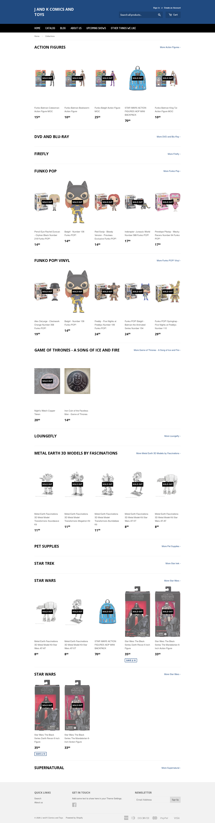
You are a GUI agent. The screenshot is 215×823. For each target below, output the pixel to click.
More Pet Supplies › (171, 546)
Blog (63, 28)
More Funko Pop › (172, 170)
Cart (175, 14)
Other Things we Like (123, 28)
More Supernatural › (171, 767)
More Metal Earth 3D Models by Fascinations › (158, 453)
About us (76, 28)
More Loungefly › (172, 435)
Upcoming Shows (96, 28)
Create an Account (172, 7)
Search (37, 798)
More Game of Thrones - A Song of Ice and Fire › (157, 349)
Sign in (156, 7)
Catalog (50, 28)
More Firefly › (174, 153)
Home (37, 28)
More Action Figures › (170, 47)
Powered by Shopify (74, 817)
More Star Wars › (172, 580)
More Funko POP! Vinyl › (169, 260)
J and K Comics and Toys (54, 12)
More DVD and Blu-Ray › (169, 136)
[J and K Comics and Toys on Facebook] (74, 805)
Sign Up (175, 799)
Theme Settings (114, 798)
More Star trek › (173, 563)
